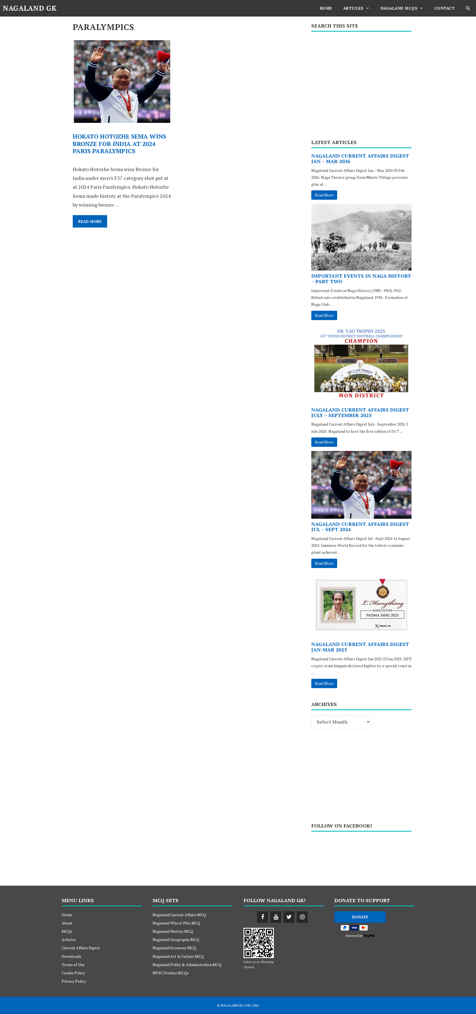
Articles (353, 8)
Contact (444, 8)
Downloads (71, 956)
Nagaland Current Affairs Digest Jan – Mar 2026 (360, 158)
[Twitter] (288, 917)
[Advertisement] (361, 83)
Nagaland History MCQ (173, 931)
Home (326, 8)
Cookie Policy (73, 972)
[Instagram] (302, 917)
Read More (92, 223)
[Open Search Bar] (468, 8)
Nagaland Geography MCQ (176, 939)
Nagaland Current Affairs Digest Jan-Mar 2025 (360, 647)
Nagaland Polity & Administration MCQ (187, 964)
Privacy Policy (74, 981)
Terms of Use (73, 964)
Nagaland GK (30, 8)
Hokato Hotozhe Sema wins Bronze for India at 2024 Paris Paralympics (119, 143)
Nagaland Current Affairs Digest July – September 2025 (360, 412)
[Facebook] (262, 917)
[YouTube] (275, 917)
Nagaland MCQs (399, 8)
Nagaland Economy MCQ (174, 947)
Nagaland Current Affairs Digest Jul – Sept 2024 (360, 527)
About (67, 923)
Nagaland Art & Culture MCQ (178, 956)
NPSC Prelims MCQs (171, 972)
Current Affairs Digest (81, 947)
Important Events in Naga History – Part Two (361, 278)
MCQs (67, 931)
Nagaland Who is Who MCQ (176, 923)
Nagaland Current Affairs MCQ (179, 914)
